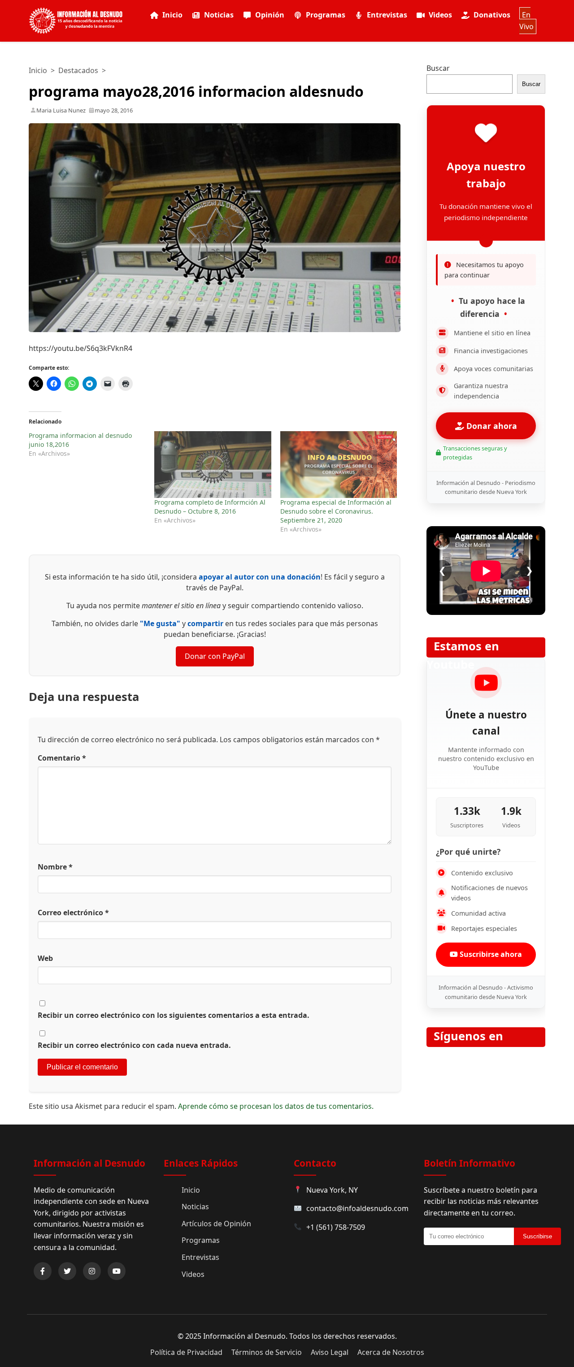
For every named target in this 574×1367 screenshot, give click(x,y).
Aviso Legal (329, 1352)
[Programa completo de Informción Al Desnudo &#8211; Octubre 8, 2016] (212, 464)
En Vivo (526, 20)
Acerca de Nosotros (390, 1352)
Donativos (492, 15)
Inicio (172, 15)
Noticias (219, 15)
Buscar (438, 68)
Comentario (62, 758)
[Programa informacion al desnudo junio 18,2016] (91, 444)
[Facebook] (43, 1271)
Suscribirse (537, 1236)
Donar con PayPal (215, 656)
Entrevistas (387, 15)
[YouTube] (117, 1271)
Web (45, 958)
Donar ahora (490, 425)
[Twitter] (67, 1271)
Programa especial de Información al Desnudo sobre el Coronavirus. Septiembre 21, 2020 (335, 511)
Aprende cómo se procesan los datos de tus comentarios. (276, 1106)
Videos (440, 15)
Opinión (269, 15)
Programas (325, 15)
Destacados (78, 70)
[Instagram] (92, 1271)
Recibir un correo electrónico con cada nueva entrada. (134, 1045)
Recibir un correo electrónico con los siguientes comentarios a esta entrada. (173, 1015)
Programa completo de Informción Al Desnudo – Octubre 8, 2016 (209, 506)
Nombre (55, 867)
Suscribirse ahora (490, 954)
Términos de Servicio (266, 1352)
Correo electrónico (73, 912)
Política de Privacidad (186, 1352)
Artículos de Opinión (216, 1224)
